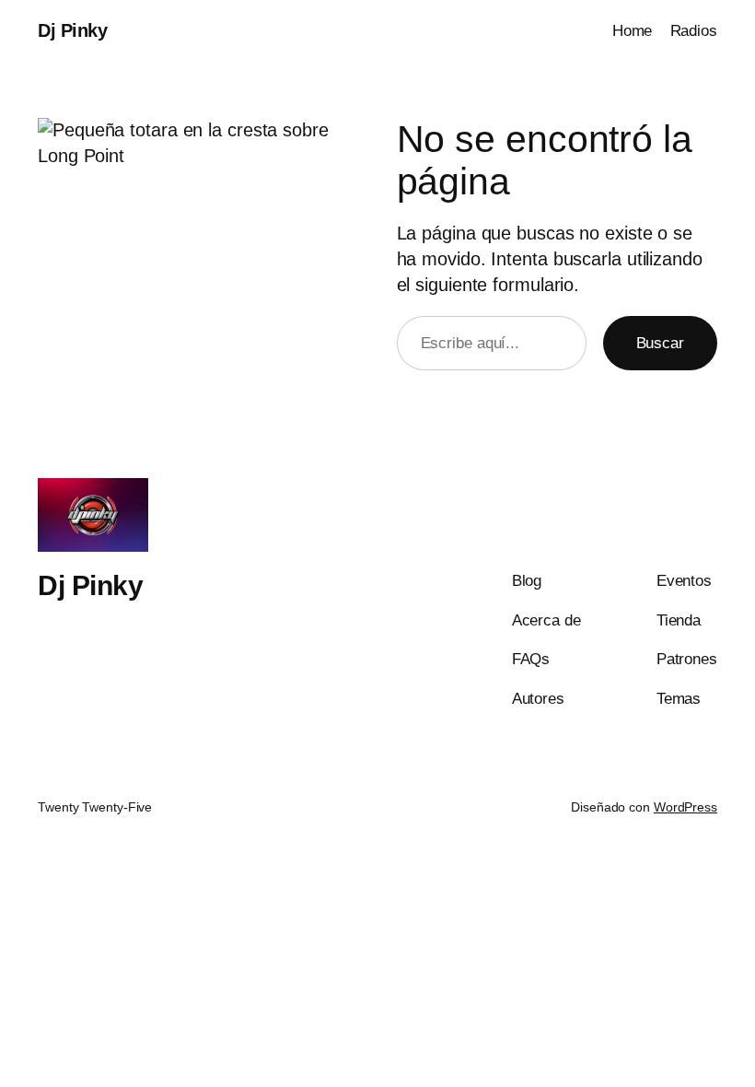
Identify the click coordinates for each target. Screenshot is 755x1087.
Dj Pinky (72, 30)
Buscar (660, 343)
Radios (693, 31)
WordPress (685, 807)
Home (632, 31)
